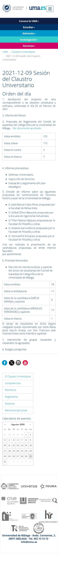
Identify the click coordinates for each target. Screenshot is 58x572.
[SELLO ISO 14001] (29, 516)
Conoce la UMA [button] (28, 21)
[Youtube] (25, 362)
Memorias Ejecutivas (16, 410)
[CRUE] (10, 500)
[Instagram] (18, 362)
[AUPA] (29, 500)
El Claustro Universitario (18, 376)
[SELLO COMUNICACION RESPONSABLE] (48, 500)
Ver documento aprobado (27, 128)
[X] (11, 362)
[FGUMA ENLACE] (48, 486)
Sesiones (10, 403)
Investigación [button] (28, 39)
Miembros (10, 390)
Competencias (13, 383)
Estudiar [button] (28, 27)
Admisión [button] (28, 33)
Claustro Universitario (23, 51)
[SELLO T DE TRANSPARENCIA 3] (10, 516)
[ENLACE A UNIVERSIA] (29, 486)
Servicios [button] (28, 46)
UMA (5, 51)
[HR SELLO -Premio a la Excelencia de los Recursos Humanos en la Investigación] (48, 516)
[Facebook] (5, 362)
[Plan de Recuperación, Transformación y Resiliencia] (19, 528)
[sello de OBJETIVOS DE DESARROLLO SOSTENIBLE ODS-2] (10, 486)
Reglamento (11, 396)
